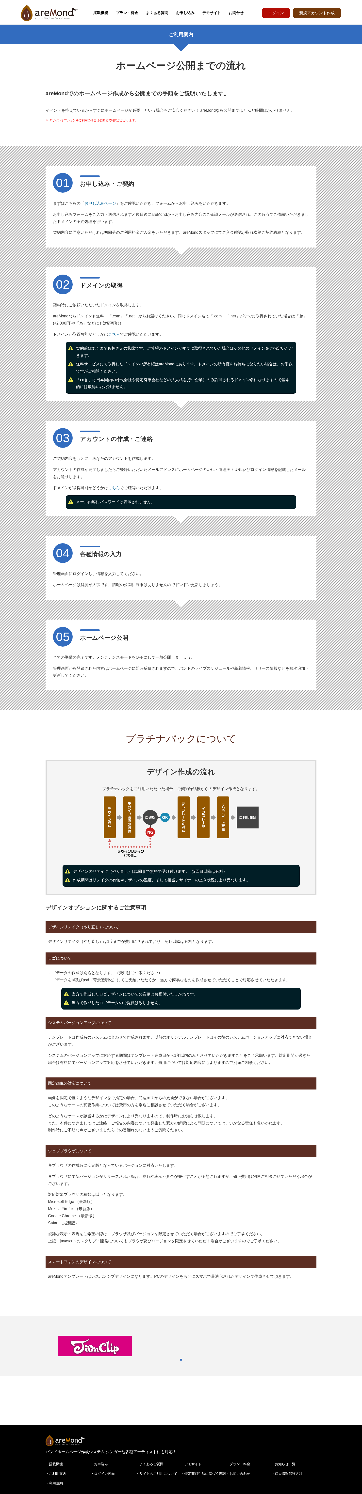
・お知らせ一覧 (283, 1464)
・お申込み (99, 1464)
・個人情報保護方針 (286, 1474)
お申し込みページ (100, 203)
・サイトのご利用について (156, 1474)
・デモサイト (191, 1464)
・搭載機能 (54, 1464)
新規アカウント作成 (317, 13)
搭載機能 (100, 13)
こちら (114, 334)
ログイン (276, 13)
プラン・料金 (127, 13)
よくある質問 (157, 13)
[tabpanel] (95, 1346)
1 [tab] (181, 1359)
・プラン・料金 (238, 1464)
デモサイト (211, 13)
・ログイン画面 (103, 1474)
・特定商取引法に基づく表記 (203, 1474)
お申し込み (185, 13)
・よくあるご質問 (150, 1464)
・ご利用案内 (56, 1474)
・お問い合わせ (238, 1474)
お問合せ (236, 13)
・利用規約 (54, 1483)
